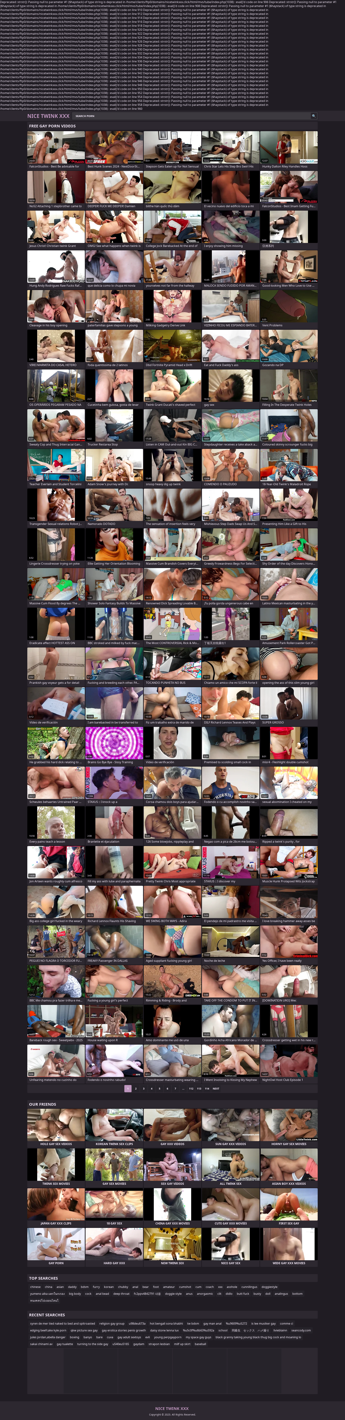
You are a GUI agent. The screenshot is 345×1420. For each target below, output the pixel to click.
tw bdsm (193, 1323)
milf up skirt (182, 1344)
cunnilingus (249, 1287)
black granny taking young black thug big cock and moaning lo (258, 1337)
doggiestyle (269, 1287)
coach (210, 1287)
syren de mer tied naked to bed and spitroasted (62, 1323)
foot (156, 1287)
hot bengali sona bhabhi (166, 1323)
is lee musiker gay (263, 1323)
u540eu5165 (120, 1344)
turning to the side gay (92, 1344)
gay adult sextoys (129, 1337)
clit (219, 1294)
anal (135, 1287)
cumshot (185, 1287)
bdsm (85, 1287)
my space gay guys (198, 1337)
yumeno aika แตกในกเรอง (47, 1294)
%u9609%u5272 (236, 1323)
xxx (220, 1287)
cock (88, 1294)
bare (99, 1337)
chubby (123, 1287)
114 (207, 1088)
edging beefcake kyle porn (48, 1330)
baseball (200, 1344)
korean (109, 1287)
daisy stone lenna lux (164, 1330)
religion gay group (112, 1323)
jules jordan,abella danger (48, 1337)
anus (189, 1294)
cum (198, 1287)
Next (216, 1088)
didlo (229, 1294)
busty (257, 1294)
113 (199, 1088)
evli (147, 1337)
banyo (88, 1337)
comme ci (286, 1323)
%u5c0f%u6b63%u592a (198, 1330)
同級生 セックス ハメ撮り (250, 1330)
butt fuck (243, 1294)
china (48, 1287)
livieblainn (280, 1330)
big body (75, 1294)
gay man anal (212, 1323)
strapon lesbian (159, 1344)
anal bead (102, 1294)
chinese (35, 1287)
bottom (297, 1294)
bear (145, 1287)
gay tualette (65, 1344)
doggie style (173, 1294)
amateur (169, 1287)
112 (191, 1088)
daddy (72, 1287)
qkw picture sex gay (84, 1330)
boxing (74, 1337)
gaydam (138, 1344)
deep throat (121, 1294)
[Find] (314, 116)
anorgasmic (205, 1294)
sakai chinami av (41, 1344)
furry (96, 1287)
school (222, 1330)
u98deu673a (137, 1323)
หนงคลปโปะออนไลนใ (44, 1300)
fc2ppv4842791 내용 (147, 1294)
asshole (232, 1287)
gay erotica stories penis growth (124, 1330)
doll (267, 1294)
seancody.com (301, 1330)
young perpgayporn (167, 1337)
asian (60, 1287)
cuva (110, 1337)
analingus (281, 1294)
